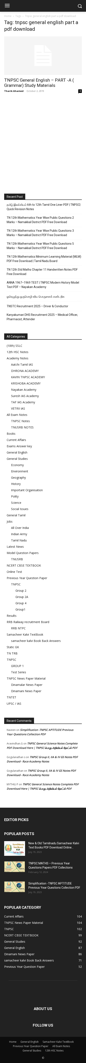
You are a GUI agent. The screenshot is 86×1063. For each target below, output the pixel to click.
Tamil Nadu (19, 540)
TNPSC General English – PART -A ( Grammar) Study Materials (39, 83)
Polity (15, 496)
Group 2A (21, 597)
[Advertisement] (43, 142)
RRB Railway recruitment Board (28, 622)
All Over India (20, 528)
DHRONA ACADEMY (25, 371)
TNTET (11, 697)
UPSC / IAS (14, 704)
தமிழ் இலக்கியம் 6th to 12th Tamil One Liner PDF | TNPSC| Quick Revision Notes (43, 207)
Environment (19, 471)
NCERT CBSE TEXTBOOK (24, 565)
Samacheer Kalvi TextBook (25, 634)
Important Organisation (27, 490)
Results (11, 616)
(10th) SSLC (14, 346)
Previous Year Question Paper (27, 578)
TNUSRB (17, 559)
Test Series (18, 672)
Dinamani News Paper (26, 691)
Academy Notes (17, 358)
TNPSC (16, 584)
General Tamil (16, 515)
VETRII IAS (18, 408)
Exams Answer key (19, 446)
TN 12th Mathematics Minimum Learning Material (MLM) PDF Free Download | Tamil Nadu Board (44, 259)
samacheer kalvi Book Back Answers (36, 641)
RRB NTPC (18, 628)
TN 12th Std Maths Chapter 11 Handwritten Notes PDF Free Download (42, 272)
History (16, 484)
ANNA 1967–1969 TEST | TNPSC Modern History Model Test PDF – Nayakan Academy (43, 285)
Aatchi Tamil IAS (22, 364)
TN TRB (12, 653)
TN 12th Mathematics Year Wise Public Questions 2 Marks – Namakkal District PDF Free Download (40, 220)
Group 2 (20, 591)
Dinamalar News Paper (26, 685)
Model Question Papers (23, 553)
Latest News (15, 547)
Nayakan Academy (23, 390)
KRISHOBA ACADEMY (25, 383)
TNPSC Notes (20, 421)
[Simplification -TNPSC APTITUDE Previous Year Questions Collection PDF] (14, 886)
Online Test (14, 572)
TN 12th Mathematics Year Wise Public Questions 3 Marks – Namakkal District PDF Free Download (40, 233)
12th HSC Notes (17, 352)
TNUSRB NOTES (22, 427)
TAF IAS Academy (23, 402)
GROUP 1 (17, 666)
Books (11, 434)
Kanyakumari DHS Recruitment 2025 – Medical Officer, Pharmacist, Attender (42, 317)
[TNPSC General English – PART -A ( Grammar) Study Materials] (43, 55)
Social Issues (19, 509)
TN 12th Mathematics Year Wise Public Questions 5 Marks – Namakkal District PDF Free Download (40, 246)
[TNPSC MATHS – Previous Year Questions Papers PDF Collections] (14, 866)
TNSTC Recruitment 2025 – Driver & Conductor (37, 306)
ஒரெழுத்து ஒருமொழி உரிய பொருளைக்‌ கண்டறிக (36, 296)
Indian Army (19, 534)
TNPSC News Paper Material (26, 678)
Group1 (20, 609)
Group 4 (20, 603)
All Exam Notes (17, 415)
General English (17, 452)
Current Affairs (16, 440)
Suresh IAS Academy (25, 396)
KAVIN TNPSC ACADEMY (28, 377)
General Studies (17, 459)
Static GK (13, 647)
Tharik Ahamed (14, 91)
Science (16, 503)
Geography (18, 477)
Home (7, 16)
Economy (17, 465)
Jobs (10, 521)
